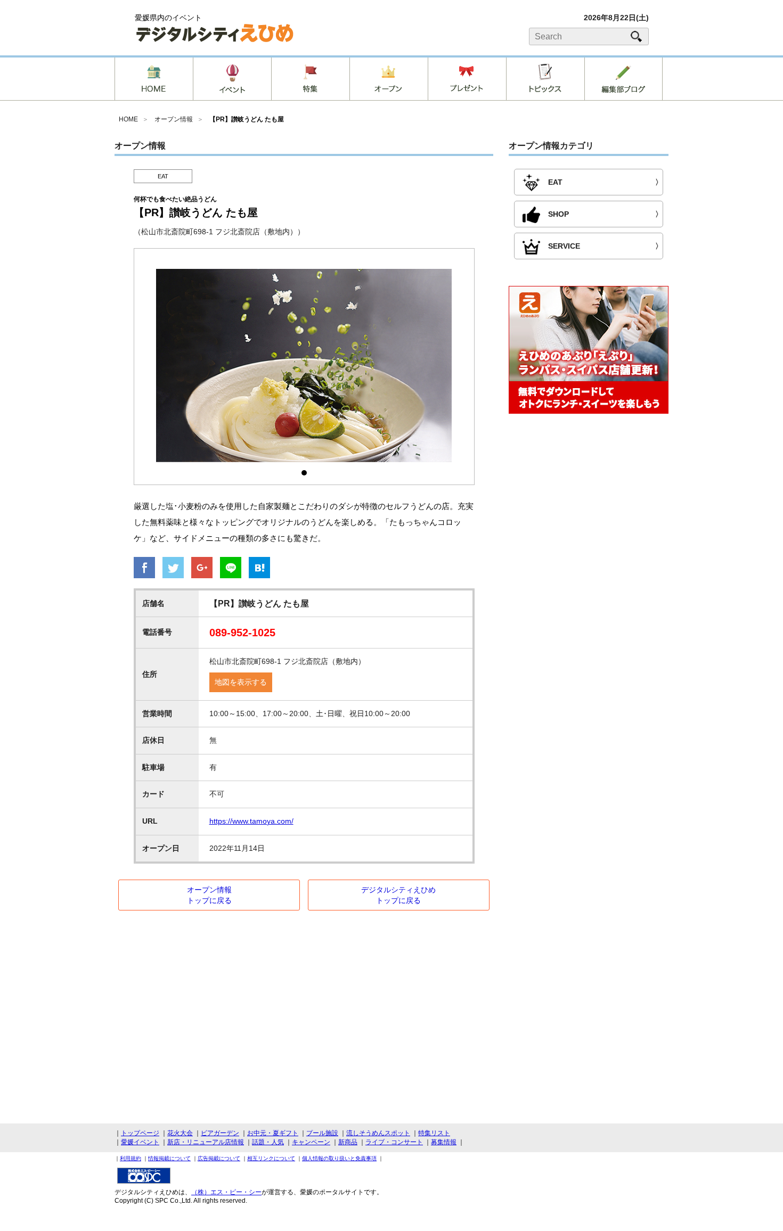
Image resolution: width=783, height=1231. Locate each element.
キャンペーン (311, 1142)
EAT (163, 176)
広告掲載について (219, 1158)
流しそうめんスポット (378, 1133)
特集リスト (434, 1133)
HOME (128, 119)
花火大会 (180, 1133)
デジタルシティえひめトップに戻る (398, 895)
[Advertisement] (588, 509)
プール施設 (322, 1133)
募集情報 (443, 1142)
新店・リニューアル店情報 (205, 1142)
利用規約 (130, 1158)
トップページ (140, 1133)
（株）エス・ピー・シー (226, 1192)
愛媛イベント (140, 1142)
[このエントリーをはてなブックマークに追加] (259, 568)
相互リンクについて (271, 1158)
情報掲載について (169, 1158)
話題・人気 (268, 1142)
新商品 (347, 1142)
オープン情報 (173, 119)
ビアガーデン (220, 1133)
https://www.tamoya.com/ (251, 821)
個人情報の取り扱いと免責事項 (339, 1158)
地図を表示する (241, 682)
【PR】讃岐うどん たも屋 (246, 119)
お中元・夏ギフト (272, 1133)
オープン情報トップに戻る (209, 895)
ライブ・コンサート (394, 1142)
